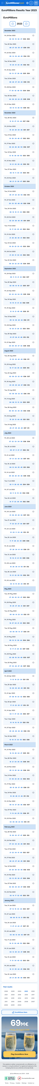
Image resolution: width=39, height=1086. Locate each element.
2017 (33, 995)
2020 (12, 995)
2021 (6, 995)
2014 (19, 998)
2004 (19, 1005)
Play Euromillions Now (19, 1054)
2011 (6, 1001)
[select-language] (27, 3)
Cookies (18, 1083)
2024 (19, 991)
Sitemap (24, 1083)
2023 (26, 991)
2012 (32, 998)
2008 (26, 1001)
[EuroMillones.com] (14, 3)
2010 (12, 1001)
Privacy (12, 1083)
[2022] (13, 23)
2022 (33, 991)
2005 (12, 1005)
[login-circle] (31, 3)
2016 (6, 998)
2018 (26, 995)
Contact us (31, 1083)
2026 (6, 991)
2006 (6, 1005)
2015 (12, 998)
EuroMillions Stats (21, 1012)
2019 (19, 995)
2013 (26, 998)
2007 (33, 1001)
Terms (6, 1083)
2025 (12, 991)
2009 (19, 1001)
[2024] (26, 23)
